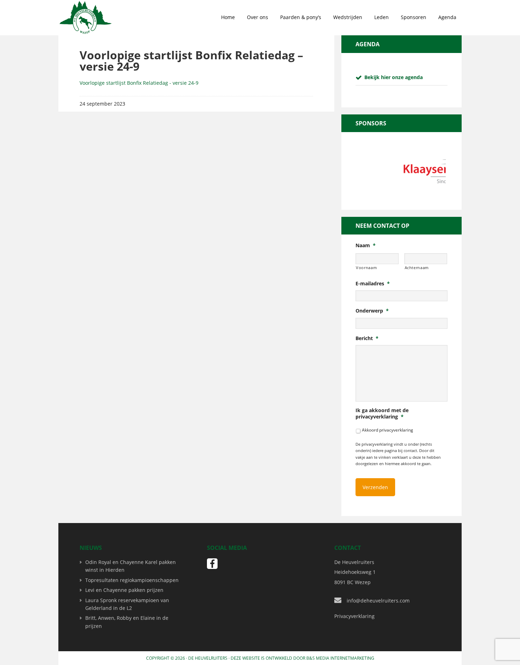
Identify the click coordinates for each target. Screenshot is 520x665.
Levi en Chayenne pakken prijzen (124, 590)
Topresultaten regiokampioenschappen (132, 580)
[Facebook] (212, 563)
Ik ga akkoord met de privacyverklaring (382, 413)
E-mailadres (373, 283)
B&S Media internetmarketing (340, 658)
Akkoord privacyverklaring (387, 430)
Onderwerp (372, 311)
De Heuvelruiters (207, 658)
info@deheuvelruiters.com (378, 600)
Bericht (367, 338)
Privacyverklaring (354, 616)
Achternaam (417, 267)
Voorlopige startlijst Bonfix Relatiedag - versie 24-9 (139, 82)
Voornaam (366, 267)
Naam (366, 245)
